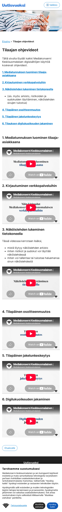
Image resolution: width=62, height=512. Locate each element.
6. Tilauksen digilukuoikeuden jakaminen (27, 123)
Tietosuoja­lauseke (19, 505)
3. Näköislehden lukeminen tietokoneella (27, 89)
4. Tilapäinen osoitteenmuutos (21, 109)
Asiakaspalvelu (31, 20)
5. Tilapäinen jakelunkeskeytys (21, 116)
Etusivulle (10, 448)
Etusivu (6, 41)
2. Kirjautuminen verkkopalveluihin (24, 82)
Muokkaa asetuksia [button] (39, 505)
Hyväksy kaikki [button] (52, 505)
